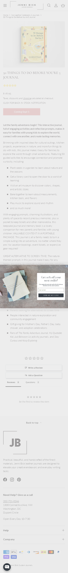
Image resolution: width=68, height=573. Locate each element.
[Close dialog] (67, 266)
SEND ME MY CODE (51, 295)
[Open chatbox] (7, 567)
